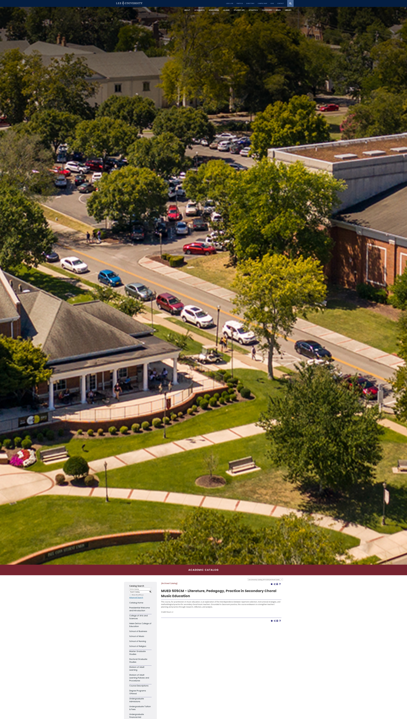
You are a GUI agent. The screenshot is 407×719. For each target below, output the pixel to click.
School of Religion (137, 646)
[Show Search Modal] (290, 3)
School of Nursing (137, 641)
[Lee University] (129, 3)
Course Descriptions (138, 685)
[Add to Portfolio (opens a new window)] (272, 584)
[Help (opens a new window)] (280, 584)
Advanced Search (136, 597)
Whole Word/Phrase (138, 595)
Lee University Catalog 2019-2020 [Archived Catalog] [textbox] (264, 580)
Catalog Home (136, 602)
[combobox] (265, 579)
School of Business (138, 631)
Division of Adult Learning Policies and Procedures (139, 678)
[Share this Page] (274, 584)
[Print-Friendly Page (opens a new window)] (277, 584)
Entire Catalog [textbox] (134, 589)
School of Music (136, 636)
